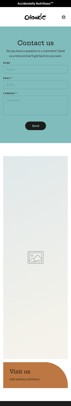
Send (35, 126)
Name (6, 63)
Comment (10, 93)
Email (8, 78)
